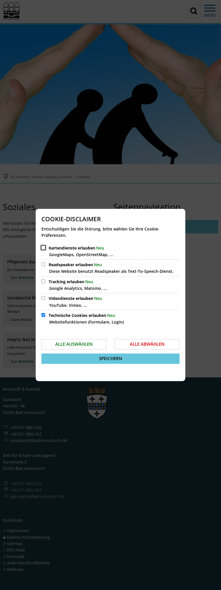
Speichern (110, 358)
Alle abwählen (147, 344)
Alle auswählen (74, 344)
